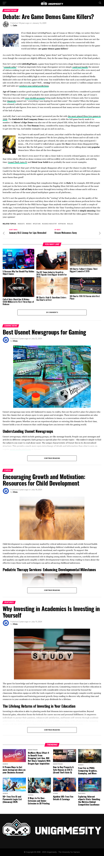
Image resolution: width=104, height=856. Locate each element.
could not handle (80, 67)
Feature (37, 224)
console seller (10, 67)
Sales (70, 224)
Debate (22, 224)
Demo (29, 224)
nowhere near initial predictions (34, 85)
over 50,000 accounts (35, 97)
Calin (15, 26)
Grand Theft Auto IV (17, 162)
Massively (11, 101)
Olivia (15, 341)
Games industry (50, 224)
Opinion (62, 224)
